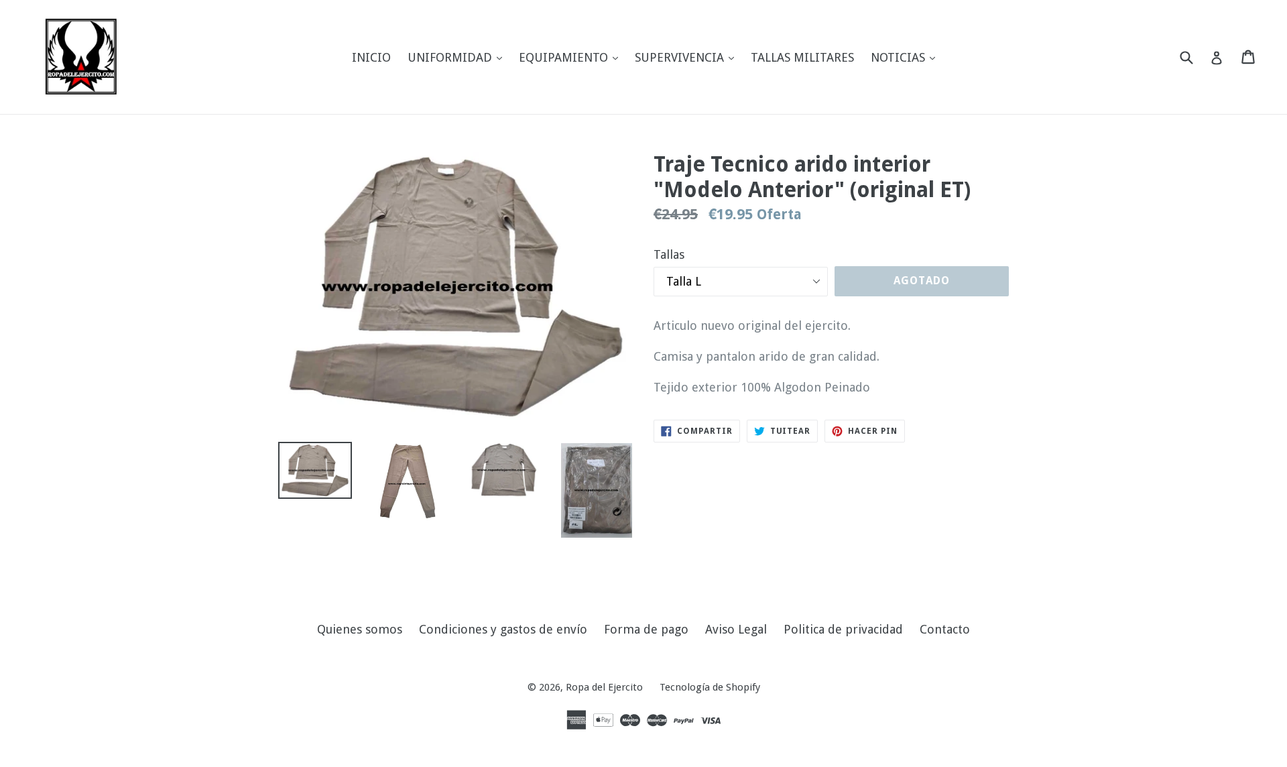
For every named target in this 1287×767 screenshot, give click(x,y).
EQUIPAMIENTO (572, 57)
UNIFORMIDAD (458, 57)
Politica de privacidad (843, 629)
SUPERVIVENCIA (688, 57)
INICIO (371, 57)
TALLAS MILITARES (802, 57)
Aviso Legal (736, 629)
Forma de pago (646, 629)
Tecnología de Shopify (710, 687)
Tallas (669, 254)
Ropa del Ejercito (604, 687)
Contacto (945, 629)
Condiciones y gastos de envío (503, 629)
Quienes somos (359, 629)
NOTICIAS (906, 57)
